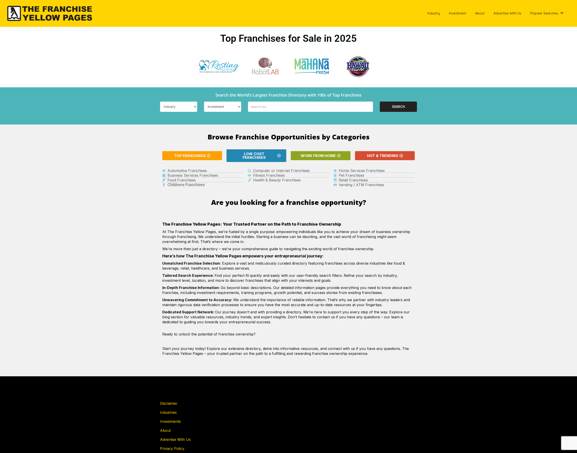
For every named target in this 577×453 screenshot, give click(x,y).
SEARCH (398, 107)
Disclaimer (169, 403)
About (480, 13)
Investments (170, 421)
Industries (168, 412)
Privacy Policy (172, 448)
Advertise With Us (507, 13)
